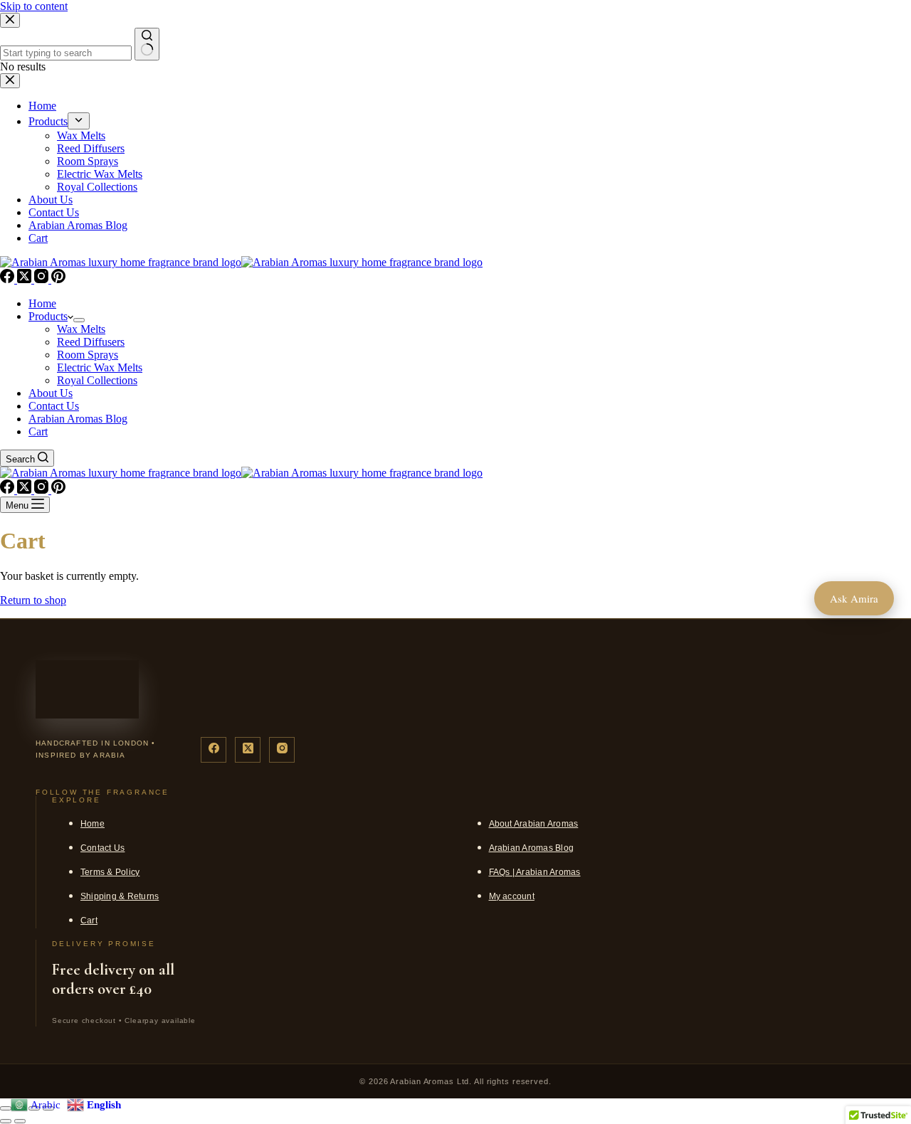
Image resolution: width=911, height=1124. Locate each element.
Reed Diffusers (91, 342)
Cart (38, 431)
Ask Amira (854, 598)
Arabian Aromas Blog (77, 419)
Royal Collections (97, 380)
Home (42, 303)
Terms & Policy (109, 872)
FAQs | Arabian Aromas (535, 872)
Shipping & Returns (119, 896)
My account (512, 896)
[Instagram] (42, 279)
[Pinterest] (58, 279)
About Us (50, 393)
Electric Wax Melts (99, 367)
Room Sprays (87, 355)
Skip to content (34, 6)
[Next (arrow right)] (20, 1121)
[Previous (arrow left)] (5, 1121)
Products (48, 316)
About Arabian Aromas (534, 824)
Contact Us (53, 406)
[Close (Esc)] (5, 1108)
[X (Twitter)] (25, 279)
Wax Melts (81, 329)
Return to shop (33, 600)
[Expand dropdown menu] (79, 320)
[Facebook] (8, 279)
